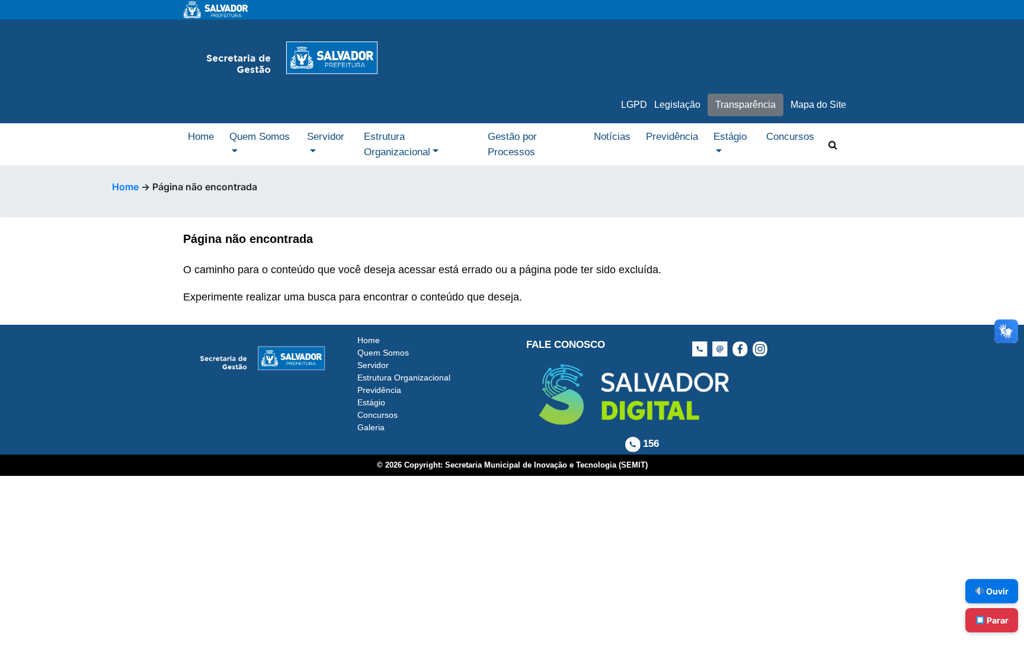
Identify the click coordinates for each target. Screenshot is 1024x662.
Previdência (672, 136)
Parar (997, 620)
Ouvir (996, 591)
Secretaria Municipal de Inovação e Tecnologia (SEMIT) (546, 464)
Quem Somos (259, 136)
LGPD (634, 105)
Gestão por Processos (512, 144)
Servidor (325, 136)
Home (201, 136)
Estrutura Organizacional (397, 144)
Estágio (730, 136)
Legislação (677, 105)
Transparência (745, 105)
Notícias (612, 136)
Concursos (790, 136)
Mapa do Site (818, 105)
